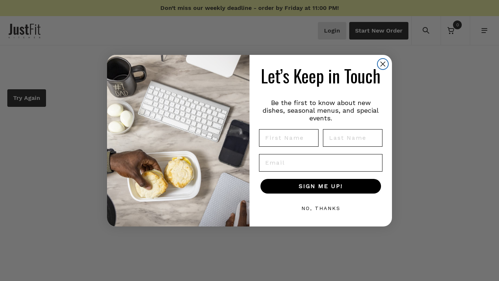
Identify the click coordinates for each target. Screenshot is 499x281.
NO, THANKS (320, 208)
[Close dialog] (382, 64)
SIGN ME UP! (321, 186)
